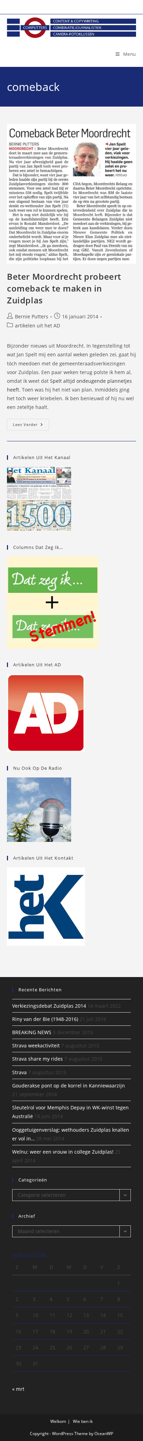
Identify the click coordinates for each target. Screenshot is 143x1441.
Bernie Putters (31, 316)
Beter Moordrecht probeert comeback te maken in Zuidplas (64, 288)
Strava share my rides (37, 1058)
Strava (19, 1072)
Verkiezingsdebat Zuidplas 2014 (49, 1005)
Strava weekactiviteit (36, 1045)
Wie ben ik (83, 1421)
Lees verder (31, 426)
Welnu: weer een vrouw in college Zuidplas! (62, 1151)
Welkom (58, 1421)
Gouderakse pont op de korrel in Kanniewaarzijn (68, 1085)
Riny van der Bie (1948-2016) (45, 1019)
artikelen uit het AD (37, 325)
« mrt (18, 1389)
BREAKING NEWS (31, 1032)
